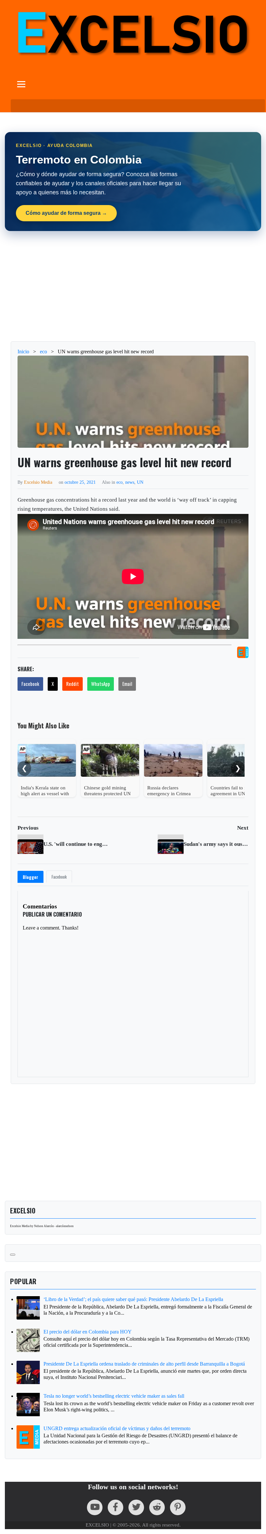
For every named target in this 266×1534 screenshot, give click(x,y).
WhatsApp (100, 683)
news (129, 482)
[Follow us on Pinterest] (178, 1507)
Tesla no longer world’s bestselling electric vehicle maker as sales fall (113, 1396)
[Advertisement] (133, 286)
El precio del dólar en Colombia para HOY (87, 1331)
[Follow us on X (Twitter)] (136, 1507)
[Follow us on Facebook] (115, 1507)
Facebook (30, 683)
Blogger (30, 877)
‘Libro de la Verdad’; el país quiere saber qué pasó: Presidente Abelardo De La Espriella (133, 1299)
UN (140, 482)
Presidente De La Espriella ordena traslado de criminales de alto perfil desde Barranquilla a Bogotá (144, 1364)
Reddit (72, 683)
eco (119, 482)
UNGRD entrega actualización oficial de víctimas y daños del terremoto (116, 1428)
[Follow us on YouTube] (95, 1507)
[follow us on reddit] (157, 1507)
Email (127, 683)
